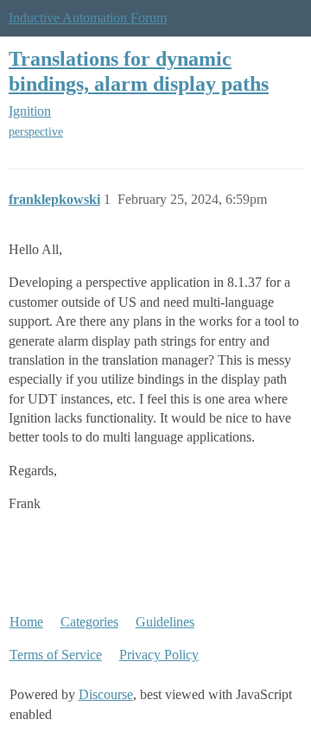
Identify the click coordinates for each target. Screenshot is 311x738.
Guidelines (165, 621)
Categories (89, 621)
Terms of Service (56, 654)
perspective (36, 131)
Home (26, 621)
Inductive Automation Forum (88, 17)
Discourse (106, 694)
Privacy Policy (159, 654)
